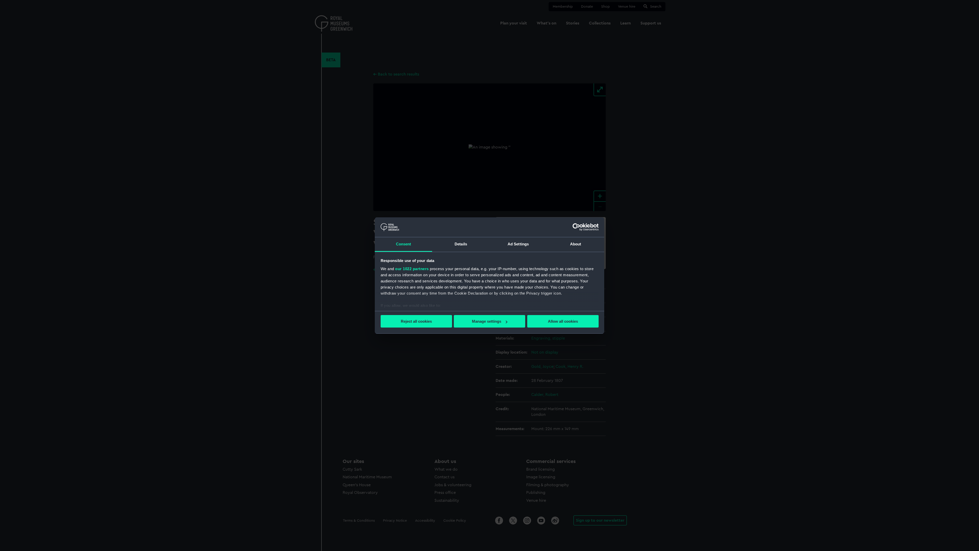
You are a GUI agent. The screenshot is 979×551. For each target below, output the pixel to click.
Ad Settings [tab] (518, 244)
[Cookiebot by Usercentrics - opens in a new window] (576, 227)
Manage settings (486, 321)
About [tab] (575, 244)
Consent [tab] (403, 244)
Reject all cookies (416, 321)
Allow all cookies (563, 321)
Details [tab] (461, 244)
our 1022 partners (412, 269)
